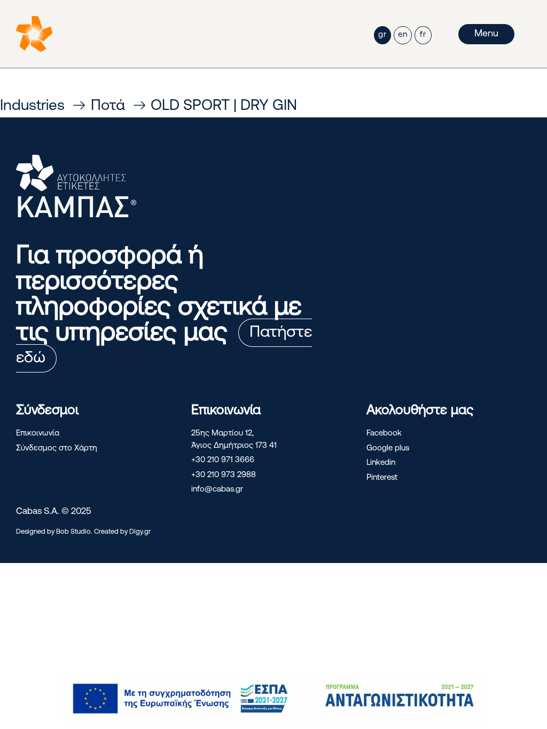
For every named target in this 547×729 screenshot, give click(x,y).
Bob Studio (73, 531)
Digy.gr (140, 531)
